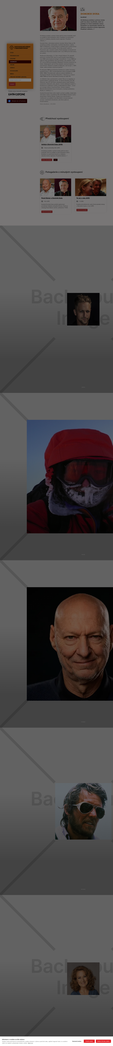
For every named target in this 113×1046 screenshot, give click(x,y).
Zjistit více (30, 1043)
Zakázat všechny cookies (103, 1041)
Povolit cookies (89, 1041)
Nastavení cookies (76, 1041)
